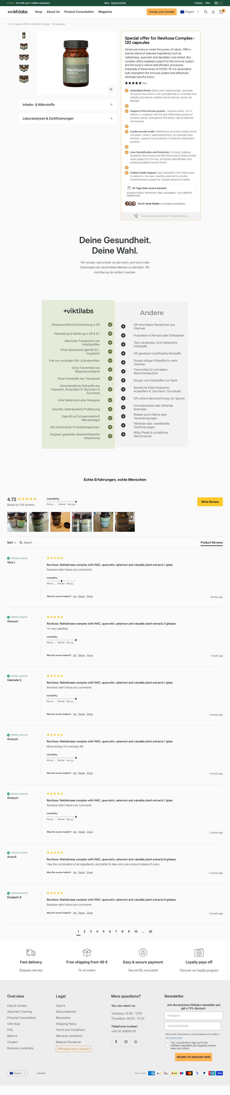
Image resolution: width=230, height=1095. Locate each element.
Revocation (63, 1017)
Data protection (66, 1011)
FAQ (208, 3)
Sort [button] (10, 542)
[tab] (212, 543)
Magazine (105, 12)
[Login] (213, 11)
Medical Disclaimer (68, 1042)
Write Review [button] (210, 502)
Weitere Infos (133, 195)
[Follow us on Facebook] (116, 1042)
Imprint (60, 1005)
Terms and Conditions (70, 1030)
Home (10, 24)
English (189, 12)
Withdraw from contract (73, 1049)
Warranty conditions (69, 1036)
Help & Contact (17, 1005)
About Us (53, 12)
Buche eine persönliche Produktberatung (164, 215)
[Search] (205, 11)
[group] (26, 499)
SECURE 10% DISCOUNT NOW (193, 1057)
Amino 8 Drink (118, 3)
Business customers (20, 1048)
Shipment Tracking (19, 1011)
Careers (12, 1042)
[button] (161, 83)
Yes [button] (75, 596)
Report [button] (81, 596)
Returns (12, 1036)
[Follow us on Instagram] (126, 1042)
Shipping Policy (66, 1024)
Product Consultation (79, 12)
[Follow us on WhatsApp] (136, 1042)
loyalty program (207, 970)
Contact (199, 3)
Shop (38, 12)
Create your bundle (161, 11)
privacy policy (175, 1038)
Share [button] (90, 596)
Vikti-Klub (13, 1024)
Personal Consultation (21, 1017)
